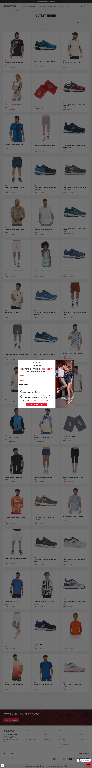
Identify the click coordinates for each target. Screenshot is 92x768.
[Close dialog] (73, 362)
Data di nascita (23, 384)
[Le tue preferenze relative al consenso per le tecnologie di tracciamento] (2, 765)
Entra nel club (36, 404)
